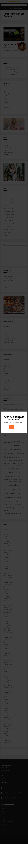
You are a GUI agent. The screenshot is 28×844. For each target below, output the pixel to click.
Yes (11, 427)
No (16, 427)
